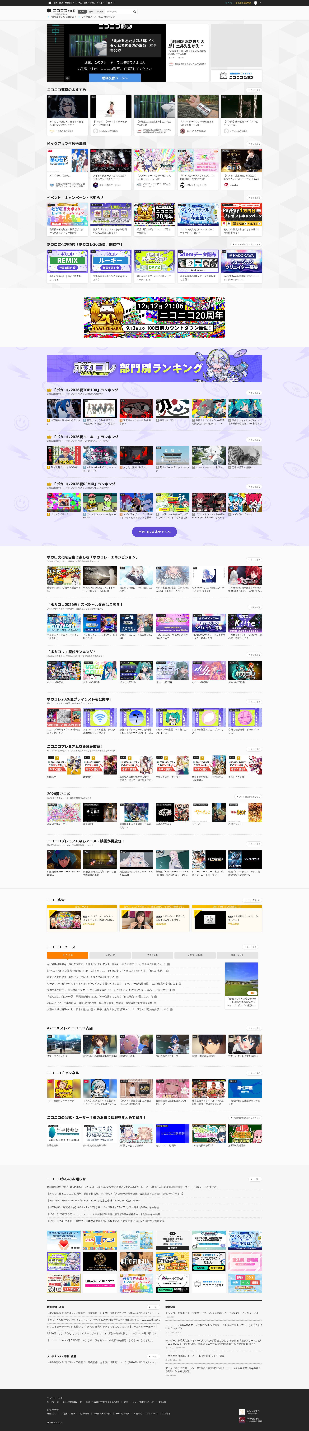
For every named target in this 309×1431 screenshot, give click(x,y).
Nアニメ (100, 3)
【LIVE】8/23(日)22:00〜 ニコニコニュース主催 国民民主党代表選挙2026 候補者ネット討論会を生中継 (103, 1214)
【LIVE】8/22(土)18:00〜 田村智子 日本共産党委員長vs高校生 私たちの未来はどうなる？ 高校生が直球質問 (105, 1221)
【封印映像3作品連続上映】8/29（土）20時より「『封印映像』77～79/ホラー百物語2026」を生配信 (103, 1207)
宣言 (126, 1402)
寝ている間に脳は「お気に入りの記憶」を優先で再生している (81, 977)
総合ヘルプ (52, 1414)
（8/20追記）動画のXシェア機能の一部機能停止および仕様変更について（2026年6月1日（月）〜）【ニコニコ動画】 (103, 1313)
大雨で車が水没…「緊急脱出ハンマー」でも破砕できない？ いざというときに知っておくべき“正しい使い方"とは (109, 990)
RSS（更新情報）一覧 (72, 1402)
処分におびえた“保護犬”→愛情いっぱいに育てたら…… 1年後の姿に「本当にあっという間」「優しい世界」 (106, 971)
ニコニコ (61, 11)
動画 (55, 3)
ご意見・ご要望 (68, 1414)
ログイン (229, 3)
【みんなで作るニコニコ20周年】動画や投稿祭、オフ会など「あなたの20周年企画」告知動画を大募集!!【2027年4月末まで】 (115, 1194)
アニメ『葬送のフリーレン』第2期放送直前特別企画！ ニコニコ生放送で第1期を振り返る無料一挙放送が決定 (213, 1370)
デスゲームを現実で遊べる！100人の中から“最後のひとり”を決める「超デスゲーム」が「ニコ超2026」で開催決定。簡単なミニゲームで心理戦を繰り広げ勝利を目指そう (213, 1342)
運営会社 (162, 1402)
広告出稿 (138, 1414)
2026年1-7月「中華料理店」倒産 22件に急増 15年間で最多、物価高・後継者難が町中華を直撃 (99, 1003)
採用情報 (166, 1414)
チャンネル (77, 3)
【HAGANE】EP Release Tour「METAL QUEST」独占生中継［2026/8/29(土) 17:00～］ (95, 1200)
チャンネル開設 (122, 1414)
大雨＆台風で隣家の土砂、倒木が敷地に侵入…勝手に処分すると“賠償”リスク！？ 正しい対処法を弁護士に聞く (108, 1009)
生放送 (68, 3)
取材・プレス (152, 1414)
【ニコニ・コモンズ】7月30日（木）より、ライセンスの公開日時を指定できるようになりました (100, 1340)
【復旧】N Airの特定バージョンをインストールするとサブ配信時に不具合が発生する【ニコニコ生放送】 (103, 1320)
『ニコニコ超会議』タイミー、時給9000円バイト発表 (194, 1356)
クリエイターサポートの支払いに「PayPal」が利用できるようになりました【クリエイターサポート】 (102, 1327)
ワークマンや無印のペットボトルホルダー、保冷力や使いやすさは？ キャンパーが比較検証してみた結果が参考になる (112, 983)
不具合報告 (84, 1414)
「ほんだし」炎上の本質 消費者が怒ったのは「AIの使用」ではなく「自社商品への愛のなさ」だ (100, 996)
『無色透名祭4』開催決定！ (63, 17)
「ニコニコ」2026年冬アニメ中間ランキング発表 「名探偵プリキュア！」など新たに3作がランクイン (213, 1327)
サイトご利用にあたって (143, 1402)
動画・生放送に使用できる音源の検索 (102, 1402)
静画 (61, 3)
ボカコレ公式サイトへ (154, 532)
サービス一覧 (53, 1402)
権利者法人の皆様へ (102, 1414)
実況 (93, 3)
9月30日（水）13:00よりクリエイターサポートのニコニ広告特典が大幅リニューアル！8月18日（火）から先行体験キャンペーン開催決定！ (103, 1333)
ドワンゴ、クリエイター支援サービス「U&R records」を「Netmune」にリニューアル (212, 1313)
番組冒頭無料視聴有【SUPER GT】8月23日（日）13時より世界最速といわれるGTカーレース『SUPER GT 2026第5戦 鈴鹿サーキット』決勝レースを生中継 (131, 1187)
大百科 (87, 3)
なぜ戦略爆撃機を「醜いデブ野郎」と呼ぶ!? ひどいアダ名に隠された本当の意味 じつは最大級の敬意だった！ (106, 964)
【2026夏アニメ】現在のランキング (98, 17)
